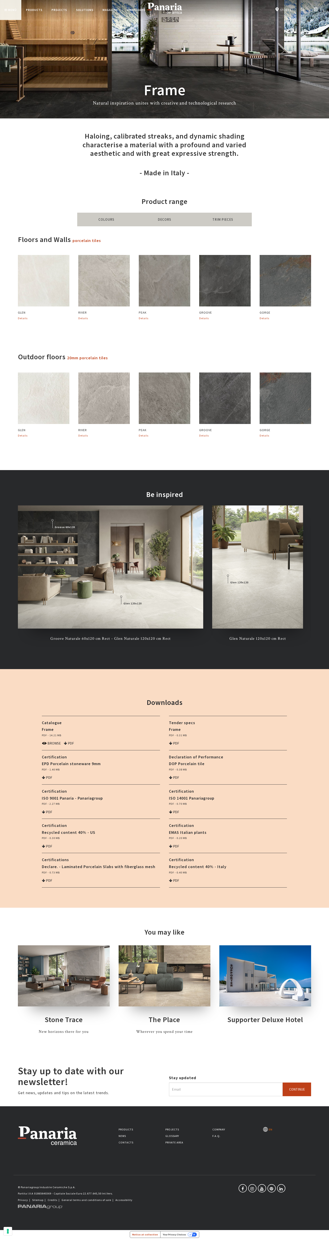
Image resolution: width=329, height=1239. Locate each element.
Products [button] (34, 10)
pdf (70, 743)
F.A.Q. (216, 1136)
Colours (106, 219)
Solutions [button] (84, 10)
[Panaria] (164, 15)
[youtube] (262, 1188)
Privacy (23, 1200)
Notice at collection (145, 1234)
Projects (172, 1129)
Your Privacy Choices (174, 1234)
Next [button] (314, 577)
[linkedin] (281, 1188)
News (122, 1136)
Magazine (110, 10)
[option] (110, 573)
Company (218, 1129)
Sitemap (37, 1200)
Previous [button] (14, 577)
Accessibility (123, 1200)
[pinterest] (271, 1188)
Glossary (172, 1136)
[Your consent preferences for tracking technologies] (8, 1231)
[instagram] (252, 1188)
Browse (54, 743)
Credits (52, 1200)
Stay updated (182, 1077)
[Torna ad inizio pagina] (322, 1232)
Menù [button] (12, 10)
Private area (174, 1142)
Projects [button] (59, 10)
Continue (297, 1089)
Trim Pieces (222, 219)
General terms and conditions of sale (86, 1200)
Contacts (126, 1142)
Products (126, 1129)
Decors (164, 219)
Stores (285, 10)
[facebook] (243, 1188)
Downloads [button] (136, 10)
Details (23, 318)
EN (321, 10)
